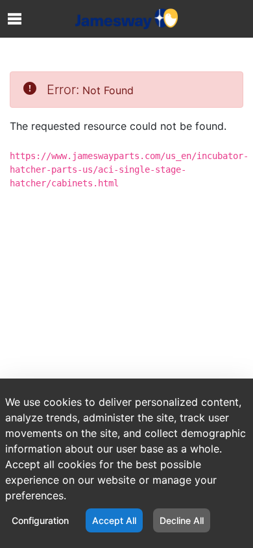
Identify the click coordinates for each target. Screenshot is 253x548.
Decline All (182, 520)
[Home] (126, 18)
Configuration (40, 520)
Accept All (114, 520)
